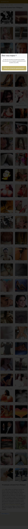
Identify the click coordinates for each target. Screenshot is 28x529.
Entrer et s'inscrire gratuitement (14, 68)
